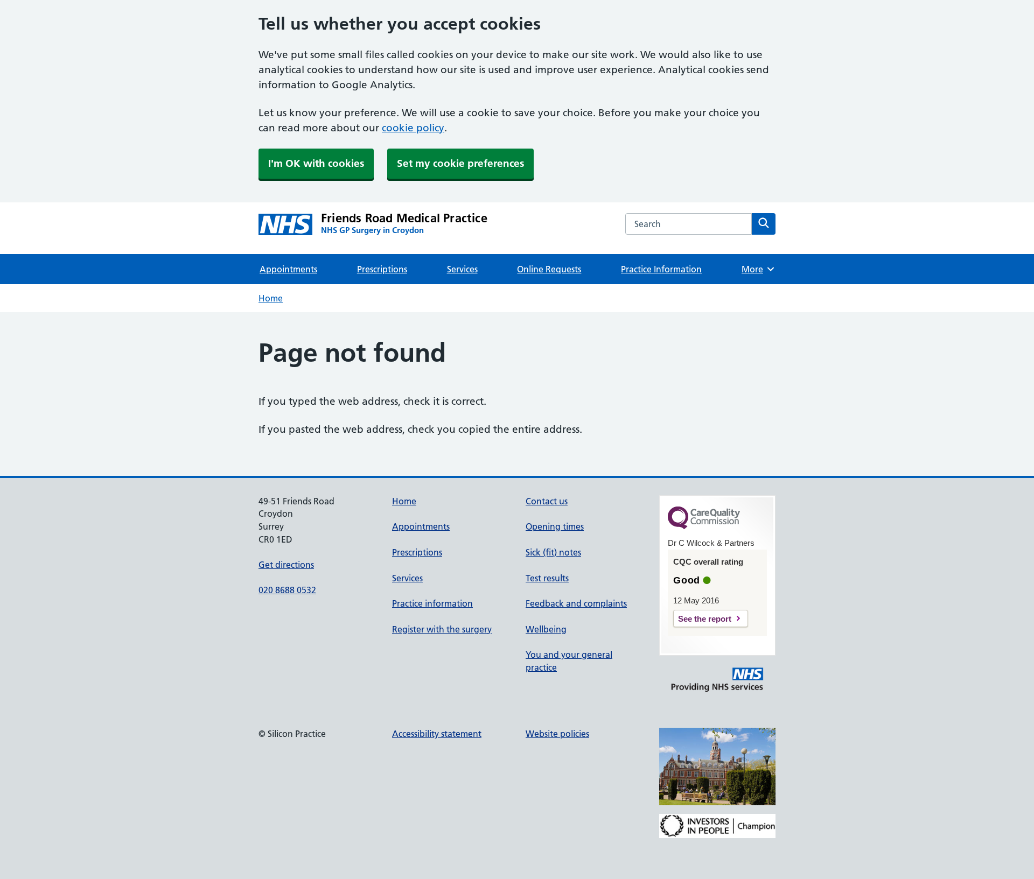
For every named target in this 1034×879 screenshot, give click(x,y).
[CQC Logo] (704, 526)
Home (270, 298)
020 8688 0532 (287, 590)
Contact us (547, 501)
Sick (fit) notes (553, 552)
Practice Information (661, 269)
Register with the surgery (442, 629)
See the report (704, 618)
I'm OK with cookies (316, 163)
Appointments (288, 269)
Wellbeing (546, 629)
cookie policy (413, 128)
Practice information (432, 603)
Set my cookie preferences (460, 163)
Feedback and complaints (576, 603)
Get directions (286, 564)
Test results (547, 578)
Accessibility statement (436, 733)
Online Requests (549, 269)
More (756, 269)
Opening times (555, 526)
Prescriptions (382, 269)
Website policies (557, 733)
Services (462, 269)
